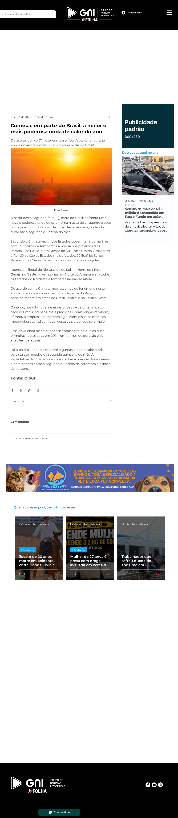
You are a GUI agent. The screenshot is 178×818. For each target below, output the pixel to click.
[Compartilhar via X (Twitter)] (20, 390)
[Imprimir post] (37, 390)
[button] (169, 12)
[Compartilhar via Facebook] (12, 390)
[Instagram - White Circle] (160, 784)
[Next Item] (168, 175)
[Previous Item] (127, 175)
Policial (129, 205)
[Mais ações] (110, 117)
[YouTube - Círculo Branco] (154, 784)
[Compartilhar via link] (29, 390)
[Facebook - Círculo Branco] (147, 784)
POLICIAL (27, 549)
